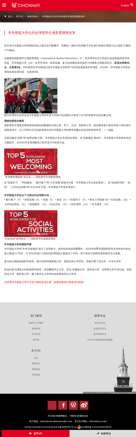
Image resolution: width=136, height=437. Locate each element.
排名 (36, 358)
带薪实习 (36, 363)
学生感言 (36, 374)
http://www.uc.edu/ (98, 421)
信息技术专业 (100, 328)
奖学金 (36, 340)
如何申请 (36, 328)
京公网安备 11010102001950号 (96, 427)
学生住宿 (36, 334)
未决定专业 (100, 323)
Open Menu (4, 7)
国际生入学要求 (36, 323)
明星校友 (36, 369)
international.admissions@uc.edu (56, 421)
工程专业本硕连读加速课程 (100, 340)
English (125, 5)
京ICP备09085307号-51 (65, 427)
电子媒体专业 (100, 334)
